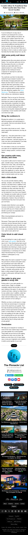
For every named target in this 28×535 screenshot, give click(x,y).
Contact (22, 503)
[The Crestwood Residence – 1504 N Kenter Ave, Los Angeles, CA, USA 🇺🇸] (14, 454)
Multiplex (10, 527)
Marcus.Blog (14, 524)
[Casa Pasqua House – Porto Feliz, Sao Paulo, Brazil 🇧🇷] (20, 466)
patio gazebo (12, 241)
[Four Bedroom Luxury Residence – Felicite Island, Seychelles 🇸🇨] (14, 420)
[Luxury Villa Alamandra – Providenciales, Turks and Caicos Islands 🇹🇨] (7, 432)
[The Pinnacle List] (14, 498)
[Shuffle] (20, 2)
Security (17, 527)
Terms (25, 527)
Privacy (13, 527)
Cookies (3, 527)
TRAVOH (19, 519)
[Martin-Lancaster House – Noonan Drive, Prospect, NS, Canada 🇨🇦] (20, 432)
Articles (17, 12)
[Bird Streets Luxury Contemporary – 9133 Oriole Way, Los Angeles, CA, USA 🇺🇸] (14, 489)
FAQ (6, 527)
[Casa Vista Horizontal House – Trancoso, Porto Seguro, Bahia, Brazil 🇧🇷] (7, 466)
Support (21, 527)
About (5, 503)
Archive (17, 503)
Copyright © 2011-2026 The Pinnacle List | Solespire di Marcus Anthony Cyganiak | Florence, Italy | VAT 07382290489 (14, 531)
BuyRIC (17, 516)
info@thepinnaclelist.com (15, 370)
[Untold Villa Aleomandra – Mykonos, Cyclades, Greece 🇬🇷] (20, 399)
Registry (14, 506)
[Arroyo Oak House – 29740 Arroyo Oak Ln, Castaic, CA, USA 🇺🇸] (7, 399)
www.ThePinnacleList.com (15, 372)
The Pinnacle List (9, 12)
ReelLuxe (9, 521)
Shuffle (22, 12)
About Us (9, 384)
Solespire (11, 516)
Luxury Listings (19, 384)
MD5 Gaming (17, 521)
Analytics (10, 503)
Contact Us (15, 387)
